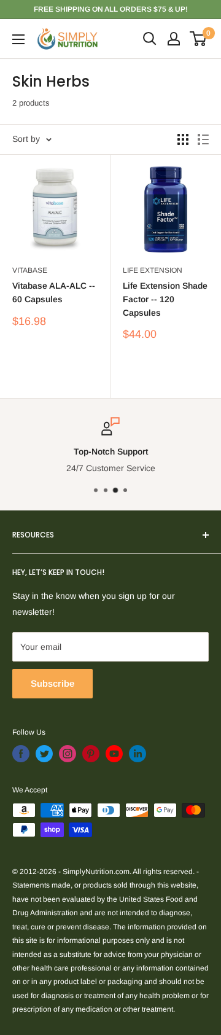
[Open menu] (18, 39)
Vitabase (29, 270)
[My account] (174, 38)
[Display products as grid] (182, 139)
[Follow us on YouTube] (114, 753)
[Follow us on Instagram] (67, 753)
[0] (198, 38)
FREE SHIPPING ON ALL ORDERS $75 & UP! (111, 9)
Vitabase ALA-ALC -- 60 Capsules (53, 292)
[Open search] (150, 38)
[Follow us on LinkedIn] (137, 753)
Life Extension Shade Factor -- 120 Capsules (165, 299)
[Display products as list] (203, 139)
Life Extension (152, 270)
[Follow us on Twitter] (44, 753)
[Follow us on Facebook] (20, 753)
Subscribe (52, 683)
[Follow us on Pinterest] (90, 753)
